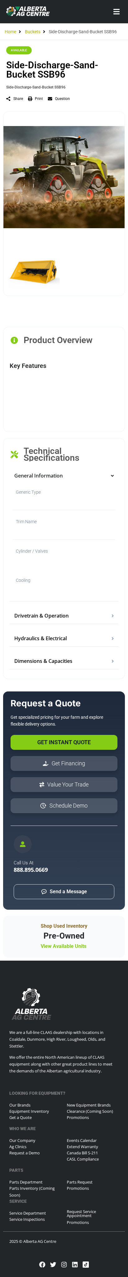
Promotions (78, 1117)
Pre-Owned (64, 935)
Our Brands (19, 1105)
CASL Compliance (83, 1159)
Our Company (22, 1140)
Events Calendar (82, 1140)
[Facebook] (42, 1264)
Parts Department (26, 1182)
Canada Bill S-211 (82, 1153)
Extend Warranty (82, 1146)
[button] (116, 11)
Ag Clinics (17, 1146)
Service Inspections (27, 1219)
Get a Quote (20, 1117)
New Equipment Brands (89, 1105)
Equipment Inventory (29, 1111)
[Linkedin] (75, 1264)
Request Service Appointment (81, 1213)
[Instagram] (64, 1264)
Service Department (27, 1213)
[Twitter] (53, 1264)
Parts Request (80, 1182)
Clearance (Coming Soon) (90, 1111)
